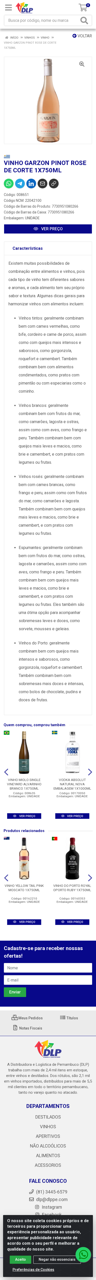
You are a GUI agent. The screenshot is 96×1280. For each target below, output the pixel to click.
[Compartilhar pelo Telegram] (20, 183)
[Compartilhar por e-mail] (42, 183)
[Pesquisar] (85, 20)
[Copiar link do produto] (54, 183)
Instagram (51, 1207)
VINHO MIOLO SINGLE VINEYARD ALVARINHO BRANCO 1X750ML (24, 784)
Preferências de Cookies (33, 1270)
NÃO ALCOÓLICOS (48, 1146)
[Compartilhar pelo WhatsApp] (9, 183)
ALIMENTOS (48, 1155)
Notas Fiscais (30, 1028)
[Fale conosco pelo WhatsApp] (83, 1254)
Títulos (72, 1018)
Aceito (20, 1259)
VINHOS (48, 1126)
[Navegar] (6, 772)
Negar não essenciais (57, 1259)
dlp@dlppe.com (52, 1199)
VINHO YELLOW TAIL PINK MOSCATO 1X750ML (24, 888)
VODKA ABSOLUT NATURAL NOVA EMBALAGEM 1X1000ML (72, 784)
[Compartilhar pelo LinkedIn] (31, 183)
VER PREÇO (51, 228)
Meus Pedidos (30, 1018)
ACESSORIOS (48, 1165)
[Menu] (8, 7)
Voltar (84, 36)
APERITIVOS (48, 1136)
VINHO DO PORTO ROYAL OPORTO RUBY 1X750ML (72, 888)
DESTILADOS (48, 1117)
